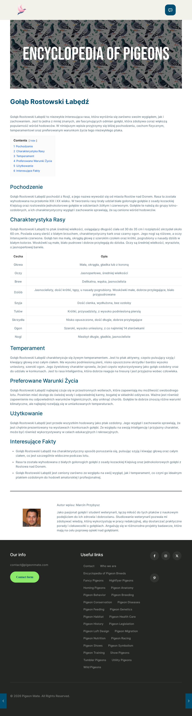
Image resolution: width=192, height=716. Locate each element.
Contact (88, 566)
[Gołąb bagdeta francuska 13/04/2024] (3, 700)
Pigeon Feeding (93, 609)
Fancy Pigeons (93, 580)
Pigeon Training (94, 652)
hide (32, 140)
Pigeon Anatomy (122, 588)
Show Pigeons (119, 652)
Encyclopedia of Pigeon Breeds (104, 573)
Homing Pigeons (94, 588)
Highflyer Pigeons (121, 580)
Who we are (108, 566)
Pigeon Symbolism (120, 645)
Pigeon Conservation (97, 602)
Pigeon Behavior (94, 595)
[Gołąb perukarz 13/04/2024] (188, 700)
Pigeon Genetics (121, 609)
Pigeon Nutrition (94, 638)
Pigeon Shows (93, 645)
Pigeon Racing (121, 638)
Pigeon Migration (126, 631)
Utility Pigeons (122, 660)
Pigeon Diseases (129, 602)
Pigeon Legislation (121, 624)
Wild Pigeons (92, 667)
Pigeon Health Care (122, 616)
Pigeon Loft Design (96, 631)
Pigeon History (93, 624)
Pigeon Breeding (122, 595)
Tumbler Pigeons (94, 660)
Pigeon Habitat (93, 616)
